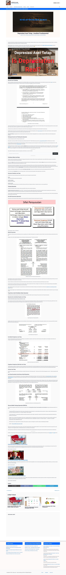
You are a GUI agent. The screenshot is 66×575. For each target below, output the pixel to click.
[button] (12, 7)
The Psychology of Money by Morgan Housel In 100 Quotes (14, 552)
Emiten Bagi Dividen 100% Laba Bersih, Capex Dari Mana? (17, 444)
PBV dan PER (43, 140)
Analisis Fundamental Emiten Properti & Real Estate (17, 475)
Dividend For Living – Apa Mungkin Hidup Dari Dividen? (32, 547)
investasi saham (19, 143)
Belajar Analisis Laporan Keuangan (47, 45)
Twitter (54, 432)
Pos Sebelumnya (9, 490)
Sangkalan (46, 572)
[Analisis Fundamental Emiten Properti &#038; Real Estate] (16, 470)
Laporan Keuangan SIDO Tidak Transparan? (48, 507)
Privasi (42, 572)
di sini (51, 82)
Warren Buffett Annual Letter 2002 (17, 423)
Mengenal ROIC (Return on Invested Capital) (53, 564)
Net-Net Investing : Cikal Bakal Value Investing (31, 550)
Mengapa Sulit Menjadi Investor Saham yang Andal (13, 553)
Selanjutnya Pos (57, 490)
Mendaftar (55, 153)
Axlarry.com (14, 2)
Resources (51, 572)
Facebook (50, 432)
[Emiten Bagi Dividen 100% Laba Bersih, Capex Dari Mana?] (18, 439)
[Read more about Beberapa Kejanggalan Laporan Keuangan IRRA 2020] (33, 501)
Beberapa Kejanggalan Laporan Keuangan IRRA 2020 (31, 508)
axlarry (44, 559)
